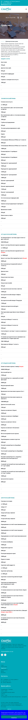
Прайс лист (3, 668)
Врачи (2, 671)
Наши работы (4, 669)
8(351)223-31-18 (6, 4)
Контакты (3, 672)
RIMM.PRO (9, 709)
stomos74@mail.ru (7, 3)
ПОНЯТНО (14, 717)
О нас (2, 665)
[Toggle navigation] (26, 9)
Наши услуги (4, 666)
